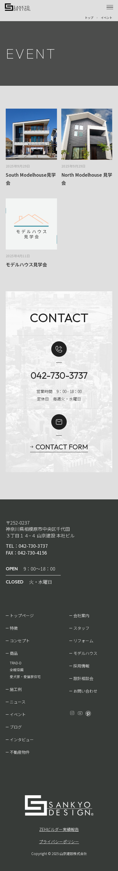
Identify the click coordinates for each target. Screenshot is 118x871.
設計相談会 (83, 678)
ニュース (17, 702)
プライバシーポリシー (59, 841)
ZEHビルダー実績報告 (59, 829)
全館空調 (16, 669)
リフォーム (83, 640)
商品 (14, 653)
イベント (18, 714)
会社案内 (81, 615)
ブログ (16, 727)
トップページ (22, 615)
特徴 (14, 628)
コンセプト (20, 640)
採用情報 (81, 666)
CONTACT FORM (62, 446)
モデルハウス (85, 653)
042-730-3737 (59, 375)
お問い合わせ (85, 691)
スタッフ (81, 628)
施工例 (16, 689)
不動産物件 (20, 752)
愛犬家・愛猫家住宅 (25, 676)
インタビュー (22, 739)
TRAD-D (15, 662)
